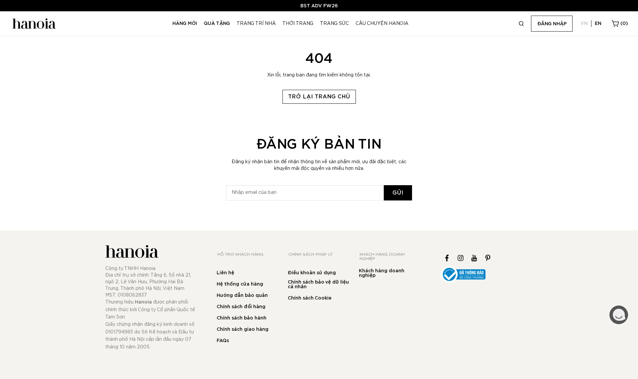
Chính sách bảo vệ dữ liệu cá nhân (318, 284)
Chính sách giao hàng (242, 329)
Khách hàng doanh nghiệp (381, 273)
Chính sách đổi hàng (241, 307)
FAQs (223, 340)
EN (598, 23)
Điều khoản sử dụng (312, 273)
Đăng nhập (552, 24)
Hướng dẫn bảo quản (242, 295)
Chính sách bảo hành (241, 318)
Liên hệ (225, 273)
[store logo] (33, 23)
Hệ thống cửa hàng (240, 284)
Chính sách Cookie (310, 298)
